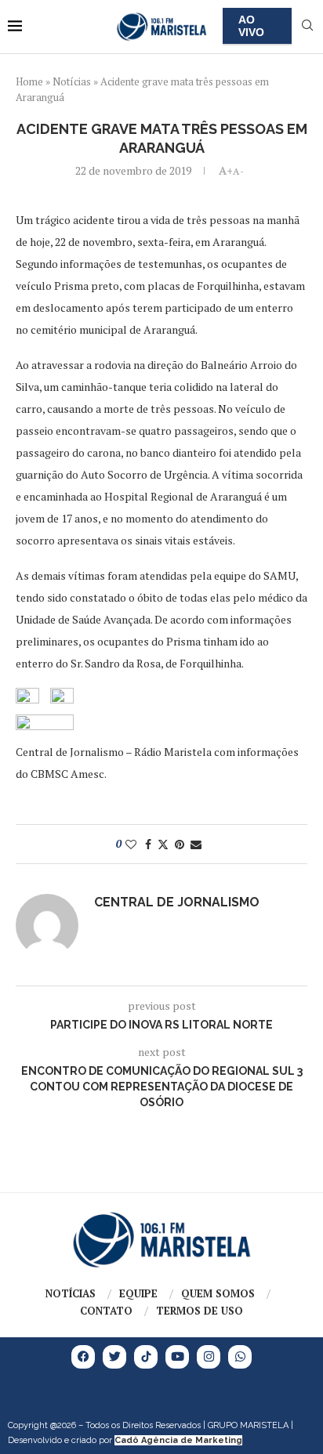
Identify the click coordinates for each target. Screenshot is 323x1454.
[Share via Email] (196, 844)
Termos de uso (199, 1311)
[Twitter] (114, 1357)
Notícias (72, 81)
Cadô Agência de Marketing (178, 1440)
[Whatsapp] (240, 1357)
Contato (106, 1311)
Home (29, 81)
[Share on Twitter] (163, 844)
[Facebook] (83, 1357)
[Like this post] (130, 844)
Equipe (138, 1293)
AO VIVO (251, 25)
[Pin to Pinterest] (179, 844)
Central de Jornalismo (176, 902)
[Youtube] (177, 1357)
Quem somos (218, 1293)
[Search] (307, 27)
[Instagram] (208, 1357)
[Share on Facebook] (148, 844)
